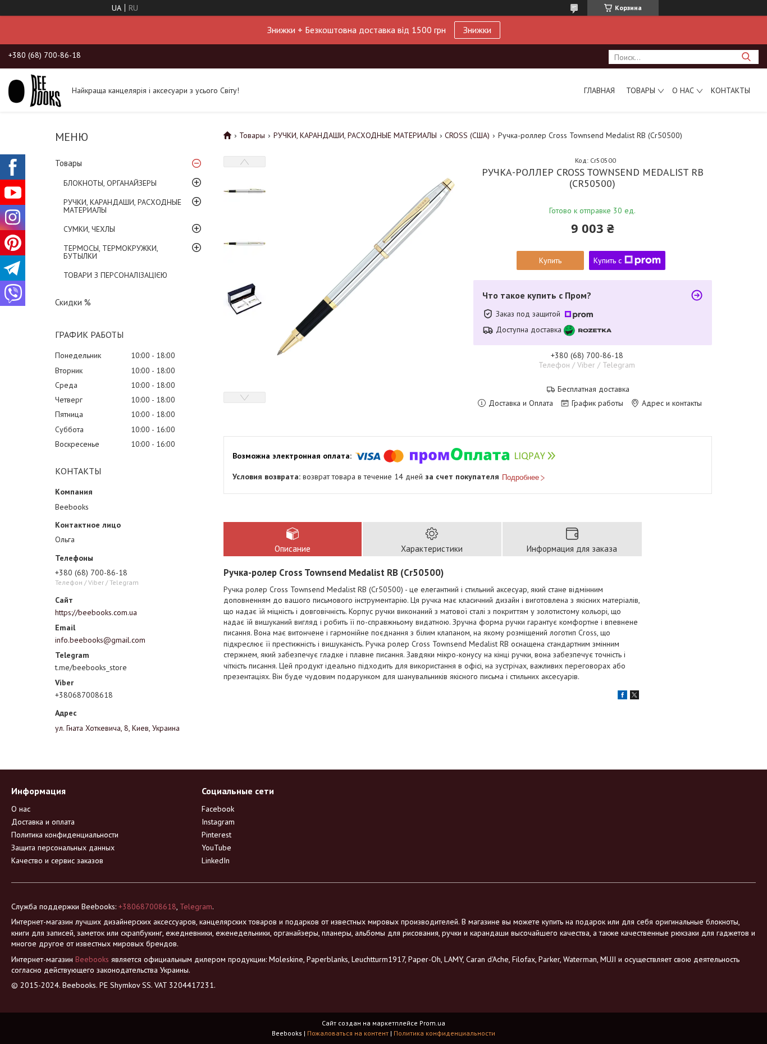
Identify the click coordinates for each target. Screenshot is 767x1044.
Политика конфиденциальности (64, 835)
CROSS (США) (467, 135)
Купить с (607, 260)
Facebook (218, 809)
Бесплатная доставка (593, 389)
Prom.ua (432, 1023)
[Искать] (746, 57)
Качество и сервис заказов (57, 860)
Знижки (477, 29)
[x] (634, 697)
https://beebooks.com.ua (96, 612)
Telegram (196, 906)
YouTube (216, 847)
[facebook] (622, 697)
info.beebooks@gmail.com (100, 640)
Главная (599, 90)
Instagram (218, 822)
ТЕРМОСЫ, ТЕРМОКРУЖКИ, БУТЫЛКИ (110, 252)
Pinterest (216, 835)
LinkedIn (216, 860)
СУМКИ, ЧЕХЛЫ (89, 229)
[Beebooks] (34, 90)
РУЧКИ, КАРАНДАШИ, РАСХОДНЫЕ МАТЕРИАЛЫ (122, 206)
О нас (683, 90)
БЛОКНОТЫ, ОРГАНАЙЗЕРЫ (110, 183)
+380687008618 (147, 906)
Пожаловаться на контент (348, 1033)
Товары (640, 90)
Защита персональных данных (63, 847)
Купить (550, 260)
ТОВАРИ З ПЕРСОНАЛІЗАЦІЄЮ (115, 275)
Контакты (730, 90)
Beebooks (92, 959)
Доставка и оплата (43, 822)
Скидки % (73, 302)
